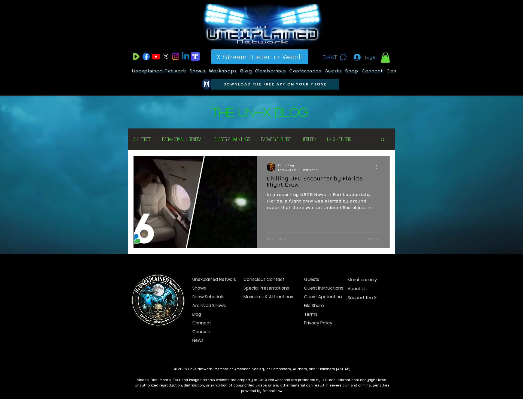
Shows (199, 288)
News (197, 340)
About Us (357, 289)
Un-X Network (339, 139)
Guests (311, 279)
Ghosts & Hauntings (232, 139)
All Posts (142, 139)
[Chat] (343, 57)
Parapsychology (276, 139)
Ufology (309, 139)
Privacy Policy (318, 323)
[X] (166, 56)
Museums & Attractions (263, 297)
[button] (385, 57)
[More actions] (378, 167)
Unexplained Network (211, 279)
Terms (310, 314)
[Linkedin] (185, 56)
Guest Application (323, 297)
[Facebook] (146, 56)
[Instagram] (175, 56)
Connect (201, 323)
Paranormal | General (182, 139)
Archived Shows (209, 305)
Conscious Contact (263, 279)
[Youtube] (156, 56)
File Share (314, 305)
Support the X (362, 297)
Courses (201, 332)
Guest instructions (323, 288)
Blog (196, 314)
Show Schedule (208, 297)
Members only (362, 280)
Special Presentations (263, 288)
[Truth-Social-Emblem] (195, 56)
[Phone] (206, 84)
